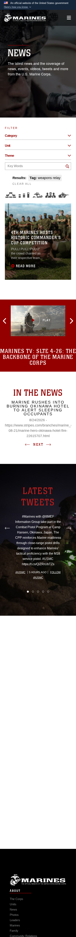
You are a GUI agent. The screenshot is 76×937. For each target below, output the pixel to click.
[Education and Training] (24, 195)
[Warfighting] (63, 195)
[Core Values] (37, 195)
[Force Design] (10, 195)
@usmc (20, 572)
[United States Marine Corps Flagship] (25, 18)
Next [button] (38, 444)
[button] (18, 7)
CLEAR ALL (22, 183)
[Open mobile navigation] (69, 18)
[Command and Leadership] (50, 195)
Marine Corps (38, 880)
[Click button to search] (67, 166)
